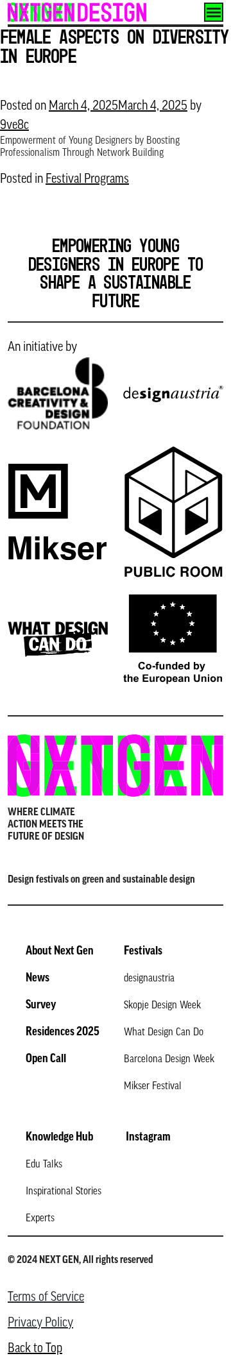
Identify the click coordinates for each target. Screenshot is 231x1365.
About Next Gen (60, 952)
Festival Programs (87, 179)
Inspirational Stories (63, 1192)
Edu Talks (44, 1165)
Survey (41, 1006)
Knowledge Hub (59, 1138)
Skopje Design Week (162, 1006)
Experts (40, 1219)
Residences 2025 (62, 1033)
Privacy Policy (40, 1323)
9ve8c (14, 125)
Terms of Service (46, 1297)
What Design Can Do (163, 1033)
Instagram (148, 1138)
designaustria (149, 979)
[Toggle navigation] (213, 12)
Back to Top (35, 1349)
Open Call (46, 1059)
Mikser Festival (153, 1086)
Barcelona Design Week (169, 1060)
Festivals (143, 952)
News (37, 979)
